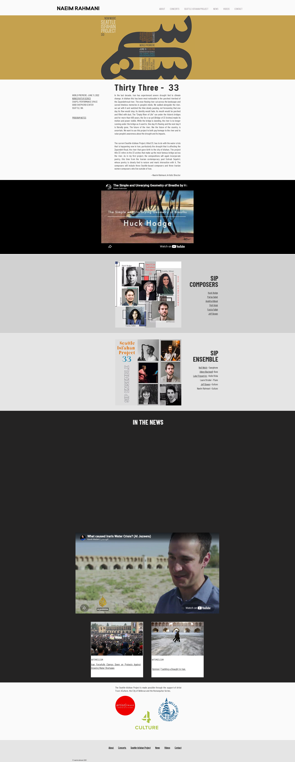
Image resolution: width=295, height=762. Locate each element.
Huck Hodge (213, 292)
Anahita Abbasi (212, 301)
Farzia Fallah (212, 309)
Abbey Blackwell (206, 371)
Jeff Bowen (213, 313)
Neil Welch (203, 367)
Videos (167, 747)
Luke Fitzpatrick (200, 375)
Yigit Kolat (213, 305)
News (157, 747)
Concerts (122, 747)
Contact (178, 747)
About (111, 747)
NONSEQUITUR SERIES (81, 98)
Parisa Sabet (212, 296)
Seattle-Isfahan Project (141, 747)
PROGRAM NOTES (79, 117)
